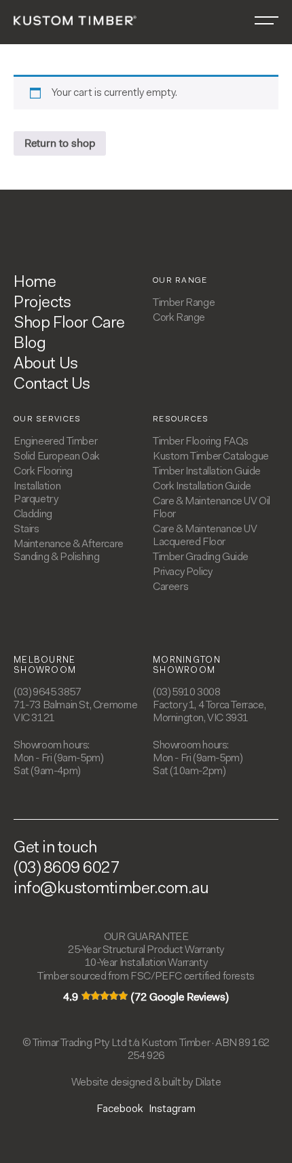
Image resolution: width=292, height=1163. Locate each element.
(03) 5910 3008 (186, 692)
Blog (29, 344)
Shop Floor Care (69, 323)
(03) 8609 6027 (67, 869)
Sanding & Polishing (56, 557)
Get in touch (55, 848)
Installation (37, 486)
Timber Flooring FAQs (201, 441)
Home (35, 283)
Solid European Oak (57, 456)
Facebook (119, 1109)
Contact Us (52, 385)
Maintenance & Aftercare (69, 544)
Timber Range (184, 303)
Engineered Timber (55, 441)
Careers (170, 587)
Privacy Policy (182, 572)
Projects (42, 303)
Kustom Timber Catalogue (211, 456)
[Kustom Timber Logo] (75, 20)
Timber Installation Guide (207, 471)
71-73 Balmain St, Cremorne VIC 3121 (76, 712)
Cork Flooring (43, 471)
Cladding (33, 514)
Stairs (26, 529)
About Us (46, 364)
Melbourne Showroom (45, 666)
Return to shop (59, 143)
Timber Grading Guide (201, 557)
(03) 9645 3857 (47, 692)
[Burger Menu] (266, 20)
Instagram (172, 1109)
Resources (181, 419)
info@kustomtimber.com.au (111, 889)
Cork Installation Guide (202, 486)
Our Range (180, 281)
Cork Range (179, 318)
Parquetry (36, 499)
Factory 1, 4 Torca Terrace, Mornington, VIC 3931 (209, 712)
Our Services (47, 419)
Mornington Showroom (187, 666)
